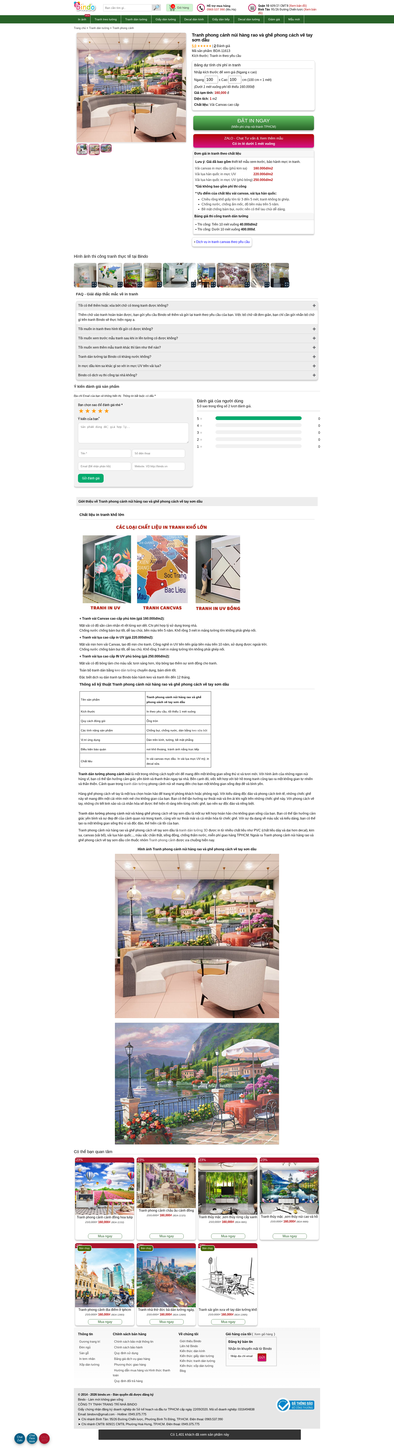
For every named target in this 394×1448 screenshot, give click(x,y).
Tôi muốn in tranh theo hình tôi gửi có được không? (115, 329)
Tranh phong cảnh (123, 28)
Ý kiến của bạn (89, 419)
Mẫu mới (294, 19)
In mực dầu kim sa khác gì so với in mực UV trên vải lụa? (119, 366)
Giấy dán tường (166, 19)
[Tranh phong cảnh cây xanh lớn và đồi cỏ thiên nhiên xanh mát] (152, 275)
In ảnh (82, 19)
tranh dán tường (136, 784)
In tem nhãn (87, 1359)
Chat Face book (32, 1438)
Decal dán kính (194, 19)
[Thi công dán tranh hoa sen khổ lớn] (85, 275)
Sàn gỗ (84, 1353)
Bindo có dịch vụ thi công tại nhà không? (107, 375)
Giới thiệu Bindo (190, 1341)
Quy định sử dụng (126, 1353)
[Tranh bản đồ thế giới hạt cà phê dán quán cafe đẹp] (233, 275)
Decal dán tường (249, 19)
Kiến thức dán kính (192, 1351)
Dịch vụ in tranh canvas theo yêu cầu (223, 242)
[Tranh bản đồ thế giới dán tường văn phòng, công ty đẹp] (110, 275)
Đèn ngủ (84, 1347)
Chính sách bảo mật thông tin (133, 1341)
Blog (183, 1370)
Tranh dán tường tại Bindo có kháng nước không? (114, 356)
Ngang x (207, 80)
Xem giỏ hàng (263, 1334)
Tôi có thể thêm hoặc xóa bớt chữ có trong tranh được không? (123, 305)
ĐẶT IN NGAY (253, 123)
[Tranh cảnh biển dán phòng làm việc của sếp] (206, 275)
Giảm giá (274, 19)
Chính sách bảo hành (128, 1347)
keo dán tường (125, 670)
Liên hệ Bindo (189, 1346)
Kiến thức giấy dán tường (197, 1356)
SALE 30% (44, 1438)
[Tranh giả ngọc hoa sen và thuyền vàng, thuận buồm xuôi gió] (279, 275)
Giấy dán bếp (221, 19)
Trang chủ (80, 28)
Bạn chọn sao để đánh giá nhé (100, 405)
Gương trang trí (89, 1341)
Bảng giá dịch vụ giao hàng (132, 1359)
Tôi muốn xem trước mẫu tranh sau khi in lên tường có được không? (128, 338)
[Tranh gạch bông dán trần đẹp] (260, 275)
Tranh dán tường (136, 19)
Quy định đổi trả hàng (128, 1381)
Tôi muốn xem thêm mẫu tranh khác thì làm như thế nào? (119, 347)
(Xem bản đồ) (298, 5)
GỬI (262, 1357)
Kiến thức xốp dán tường (196, 1365)
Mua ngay (105, 1236)
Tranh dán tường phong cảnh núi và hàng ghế (114, 813)
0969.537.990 (216, 9)
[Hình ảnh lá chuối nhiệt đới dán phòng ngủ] (179, 275)
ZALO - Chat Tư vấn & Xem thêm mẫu (253, 141)
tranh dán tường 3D (193, 830)
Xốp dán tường (89, 1364)
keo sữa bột (199, 730)
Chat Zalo (20, 1438)
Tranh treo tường (106, 19)
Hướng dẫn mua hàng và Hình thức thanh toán (141, 1373)
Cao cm (233, 80)
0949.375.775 (137, 1414)
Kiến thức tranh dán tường (197, 1361)
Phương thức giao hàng (130, 1364)
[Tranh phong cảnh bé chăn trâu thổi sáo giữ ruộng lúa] (133, 275)
